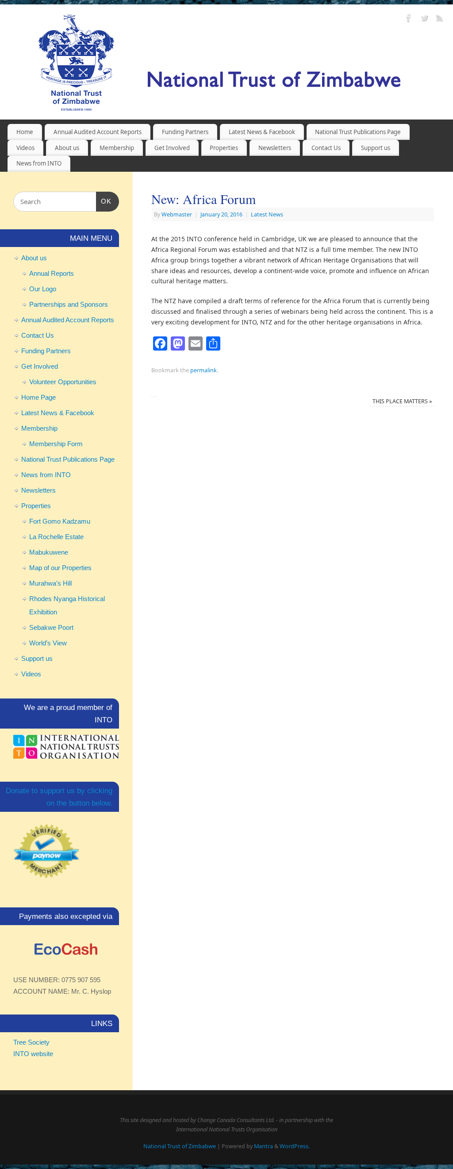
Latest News (267, 214)
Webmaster (176, 214)
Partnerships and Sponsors (68, 304)
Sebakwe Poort (51, 627)
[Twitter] (424, 19)
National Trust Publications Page (358, 132)
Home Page (38, 397)
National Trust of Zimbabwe (179, 1146)
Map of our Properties (60, 567)
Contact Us (326, 148)
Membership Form (56, 444)
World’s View (48, 643)
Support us (375, 148)
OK (104, 201)
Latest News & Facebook (262, 132)
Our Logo (42, 289)
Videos (25, 148)
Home (24, 132)
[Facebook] (408, 19)
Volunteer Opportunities (62, 382)
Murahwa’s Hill (50, 583)
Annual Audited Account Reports (98, 132)
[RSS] (439, 19)
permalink (203, 370)
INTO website (33, 1053)
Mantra (263, 1146)
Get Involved (172, 148)
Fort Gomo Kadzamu (59, 521)
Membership (117, 148)
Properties (224, 148)
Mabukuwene (48, 552)
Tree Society (31, 1042)
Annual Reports (51, 273)
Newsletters (274, 148)
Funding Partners (185, 132)
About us (67, 148)
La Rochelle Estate (56, 536)
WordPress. (295, 1146)
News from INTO (38, 163)
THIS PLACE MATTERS (402, 401)
